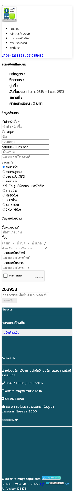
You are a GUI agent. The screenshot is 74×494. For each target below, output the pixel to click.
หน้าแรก (14, 29)
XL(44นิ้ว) (12, 204)
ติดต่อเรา (14, 48)
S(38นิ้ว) (11, 190)
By (42, 483)
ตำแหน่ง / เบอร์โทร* (15, 147)
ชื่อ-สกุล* (8, 131)
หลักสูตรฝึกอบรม (19, 34)
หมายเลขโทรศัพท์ (13, 252)
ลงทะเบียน (9, 300)
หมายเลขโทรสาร (12, 262)
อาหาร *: (7, 162)
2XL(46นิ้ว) (13, 209)
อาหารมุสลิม (14, 171)
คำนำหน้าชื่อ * (11, 121)
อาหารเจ (11, 181)
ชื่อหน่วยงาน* (10, 227)
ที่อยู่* (5, 237)
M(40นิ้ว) (12, 195)
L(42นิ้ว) (11, 200)
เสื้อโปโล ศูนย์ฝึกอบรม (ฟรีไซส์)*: (23, 186)
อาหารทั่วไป (13, 167)
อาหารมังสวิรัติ (15, 176)
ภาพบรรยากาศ (18, 43)
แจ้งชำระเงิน (11, 332)
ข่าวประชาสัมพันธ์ (19, 38)
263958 (9, 289)
